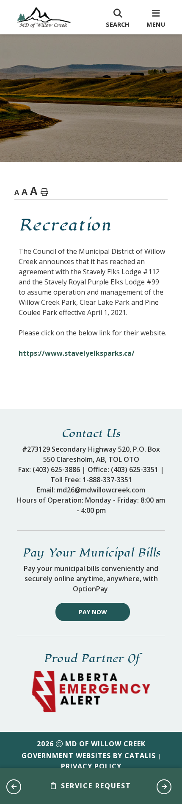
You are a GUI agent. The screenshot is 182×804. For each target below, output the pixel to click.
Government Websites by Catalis (89, 755)
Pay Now (93, 612)
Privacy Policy (91, 766)
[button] (13, 786)
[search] (118, 17)
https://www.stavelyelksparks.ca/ (77, 353)
